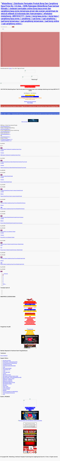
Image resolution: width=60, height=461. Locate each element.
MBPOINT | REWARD (7, 380)
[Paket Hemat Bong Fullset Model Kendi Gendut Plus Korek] (13, 161)
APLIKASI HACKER (7, 360)
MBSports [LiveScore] (7, 381)
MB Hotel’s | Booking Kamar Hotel (10, 376)
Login (4, 371)
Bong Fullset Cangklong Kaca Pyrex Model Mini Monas (12, 208)
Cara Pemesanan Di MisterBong (10, 363)
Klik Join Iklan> (25, 121)
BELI (1, 148)
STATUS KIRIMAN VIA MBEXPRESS (10, 391)
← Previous (5, 273)
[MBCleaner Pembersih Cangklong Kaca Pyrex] (10, 149)
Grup (4, 367)
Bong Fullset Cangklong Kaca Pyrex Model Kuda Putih (12, 264)
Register (5, 390)
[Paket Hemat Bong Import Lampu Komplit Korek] (11, 190)
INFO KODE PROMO (7, 368)
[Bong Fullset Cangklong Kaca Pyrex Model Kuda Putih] (12, 258)
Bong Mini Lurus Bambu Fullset (7, 237)
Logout (4, 373)
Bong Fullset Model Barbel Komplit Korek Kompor (11, 223)
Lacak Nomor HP (6, 369)
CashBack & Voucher (7, 364)
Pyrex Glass (36, 96)
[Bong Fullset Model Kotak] (6, 176)
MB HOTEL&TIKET (7, 374)
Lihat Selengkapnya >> (5, 126)
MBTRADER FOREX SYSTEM (9, 382)
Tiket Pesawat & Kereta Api (9, 392)
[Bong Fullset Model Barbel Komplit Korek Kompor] (11, 217)
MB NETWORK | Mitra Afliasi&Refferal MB (12, 377)
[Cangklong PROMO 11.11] (6, 139)
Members (5, 385)
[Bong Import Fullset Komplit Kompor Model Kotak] (11, 244)
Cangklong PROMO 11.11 (5, 140)
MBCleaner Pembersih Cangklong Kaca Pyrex (10, 155)
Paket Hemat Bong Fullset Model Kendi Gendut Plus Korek (13, 167)
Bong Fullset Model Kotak (6, 181)
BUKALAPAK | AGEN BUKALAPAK (10, 362)
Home (10, 68)
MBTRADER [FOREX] (7, 383)
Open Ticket (5, 386)
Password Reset (6, 389)
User (4, 394)
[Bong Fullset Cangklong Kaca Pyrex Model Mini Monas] (12, 203)
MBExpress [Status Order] (8, 378)
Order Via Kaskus (6, 387)
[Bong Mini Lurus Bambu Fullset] (7, 231)
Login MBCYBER (6, 372)
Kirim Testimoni (3, 355)
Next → (4, 284)
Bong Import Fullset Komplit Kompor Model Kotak (11, 249)
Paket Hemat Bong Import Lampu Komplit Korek (11, 196)
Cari (13, 26)
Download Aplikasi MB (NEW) (9, 365)
